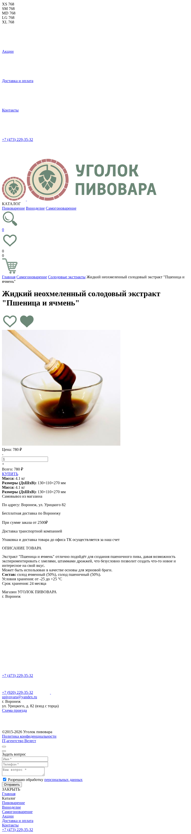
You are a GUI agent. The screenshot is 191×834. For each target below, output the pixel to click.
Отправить (12, 784)
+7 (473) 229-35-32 (17, 139)
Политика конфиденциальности (29, 736)
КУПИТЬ (10, 474)
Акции (8, 51)
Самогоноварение (61, 208)
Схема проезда (14, 710)
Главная (8, 277)
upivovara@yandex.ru (19, 697)
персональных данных (63, 779)
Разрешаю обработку (45, 779)
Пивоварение (13, 208)
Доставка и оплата (17, 81)
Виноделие (35, 208)
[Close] (4, 746)
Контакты (10, 110)
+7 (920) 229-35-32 (17, 692)
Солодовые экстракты (67, 277)
